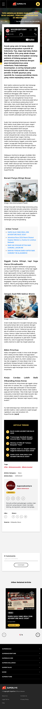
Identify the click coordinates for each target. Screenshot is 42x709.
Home (2, 21)
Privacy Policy (24, 699)
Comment (21, 565)
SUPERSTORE (7, 676)
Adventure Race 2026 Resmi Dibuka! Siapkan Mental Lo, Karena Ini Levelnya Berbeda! (22, 240)
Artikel (10, 21)
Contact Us (23, 696)
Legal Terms (5, 699)
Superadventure (6, 21)
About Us (4, 696)
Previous (4, 635)
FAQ (3, 703)
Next (38, 635)
